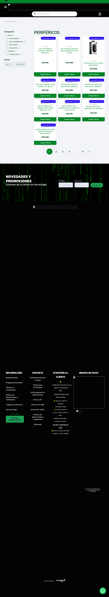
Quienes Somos (12, 377)
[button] (5, 7)
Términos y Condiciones (11, 388)
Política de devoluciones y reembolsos (12, 397)
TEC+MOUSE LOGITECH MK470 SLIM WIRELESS (69, 85)
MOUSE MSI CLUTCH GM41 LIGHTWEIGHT (93, 64)
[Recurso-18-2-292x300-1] (88, 392)
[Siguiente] (89, 152)
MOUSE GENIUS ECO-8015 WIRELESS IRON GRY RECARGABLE (45, 131)
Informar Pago (11, 409)
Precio (7, 59)
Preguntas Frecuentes (14, 382)
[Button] (100, 14)
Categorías (9, 31)
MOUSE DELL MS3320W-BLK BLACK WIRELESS (93, 85)
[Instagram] (65, 194)
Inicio (6, 21)
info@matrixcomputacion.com (62, 385)
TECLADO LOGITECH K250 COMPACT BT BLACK (45, 85)
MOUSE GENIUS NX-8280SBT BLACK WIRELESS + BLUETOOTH (69, 108)
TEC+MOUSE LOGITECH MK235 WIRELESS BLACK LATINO (69, 50)
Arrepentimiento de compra (37, 378)
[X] (74, 194)
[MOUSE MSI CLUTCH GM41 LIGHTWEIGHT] (93, 47)
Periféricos (13, 21)
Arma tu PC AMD (37, 404)
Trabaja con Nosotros (14, 404)
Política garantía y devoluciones (37, 393)
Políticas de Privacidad (37, 386)
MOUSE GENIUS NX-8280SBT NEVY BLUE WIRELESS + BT (45, 108)
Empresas (37, 424)
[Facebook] (84, 194)
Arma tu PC (37, 399)
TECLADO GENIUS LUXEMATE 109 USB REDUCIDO (45, 50)
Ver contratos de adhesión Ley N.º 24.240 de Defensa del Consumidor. (92, 490)
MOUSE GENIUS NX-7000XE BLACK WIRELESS (93, 107)
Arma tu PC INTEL (37, 409)
